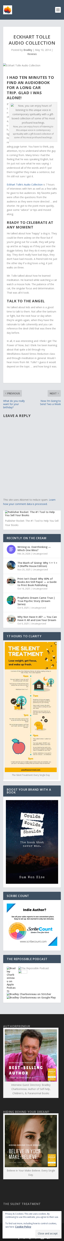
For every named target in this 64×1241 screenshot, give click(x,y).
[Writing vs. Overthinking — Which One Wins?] (11, 549)
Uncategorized (40, 553)
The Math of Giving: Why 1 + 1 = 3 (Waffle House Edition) (37, 564)
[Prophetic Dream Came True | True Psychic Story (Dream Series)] (11, 600)
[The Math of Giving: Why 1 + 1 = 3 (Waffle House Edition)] (11, 565)
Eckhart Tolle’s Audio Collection (25, 184)
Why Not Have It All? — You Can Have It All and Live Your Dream (37, 618)
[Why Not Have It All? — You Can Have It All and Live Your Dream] (11, 619)
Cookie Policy (23, 1226)
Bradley (27, 50)
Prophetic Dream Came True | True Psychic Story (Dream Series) (36, 601)
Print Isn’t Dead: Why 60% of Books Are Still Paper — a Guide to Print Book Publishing (37, 582)
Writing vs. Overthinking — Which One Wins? (34, 548)
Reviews (32, 54)
